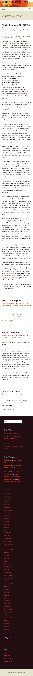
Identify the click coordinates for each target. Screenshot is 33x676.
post (19, 401)
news (16, 30)
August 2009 (7, 499)
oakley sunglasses (9, 470)
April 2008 (6, 530)
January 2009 (7, 507)
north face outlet (8, 474)
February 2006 (7, 603)
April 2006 (6, 598)
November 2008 (8, 513)
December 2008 (8, 510)
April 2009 (6, 504)
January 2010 (7, 496)
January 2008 (7, 538)
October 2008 (7, 516)
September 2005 (8, 618)
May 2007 (6, 561)
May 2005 (6, 629)
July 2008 (6, 521)
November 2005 (8, 612)
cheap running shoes (9, 479)
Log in (5, 653)
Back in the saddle (11, 332)
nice (11, 273)
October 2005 (7, 615)
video (28, 305)
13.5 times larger (24, 146)
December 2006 (8, 575)
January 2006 (7, 606)
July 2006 (6, 589)
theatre (10, 32)
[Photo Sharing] (8, 37)
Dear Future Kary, (8, 441)
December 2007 (8, 541)
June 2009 (6, 502)
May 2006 (6, 595)
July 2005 (6, 623)
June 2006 (6, 592)
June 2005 (6, 626)
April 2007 (6, 564)
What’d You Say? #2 (11, 300)
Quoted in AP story (11, 391)
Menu (3, 9)
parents (19, 337)
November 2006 (8, 578)
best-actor (9, 30)
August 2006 (7, 586)
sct (19, 30)
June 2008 (6, 524)
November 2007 (8, 544)
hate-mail (14, 305)
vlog (3, 307)
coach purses (7, 465)
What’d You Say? (22, 377)
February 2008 (7, 535)
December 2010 (8, 493)
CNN (9, 375)
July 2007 (6, 555)
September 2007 (8, 550)
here (14, 409)
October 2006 (7, 581)
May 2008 (6, 527)
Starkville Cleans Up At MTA (16, 25)
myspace (20, 305)
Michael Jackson (8, 444)
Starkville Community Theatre (11, 43)
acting (29, 28)
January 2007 (7, 572)
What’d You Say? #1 (7, 321)
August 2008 (7, 518)
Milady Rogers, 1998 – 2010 (11, 433)
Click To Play (17, 316)
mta (13, 30)
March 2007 (7, 567)
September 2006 (8, 584)
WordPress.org (8, 661)
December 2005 (8, 609)
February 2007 (7, 569)
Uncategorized (20, 28)
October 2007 (7, 547)
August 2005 (7, 620)
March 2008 (7, 533)
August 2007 (7, 552)
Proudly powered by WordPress (16, 672)
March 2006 (7, 601)
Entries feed (7, 655)
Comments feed (8, 658)
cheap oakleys (8, 460)
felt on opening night (8, 275)
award (3, 30)
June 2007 (6, 558)
